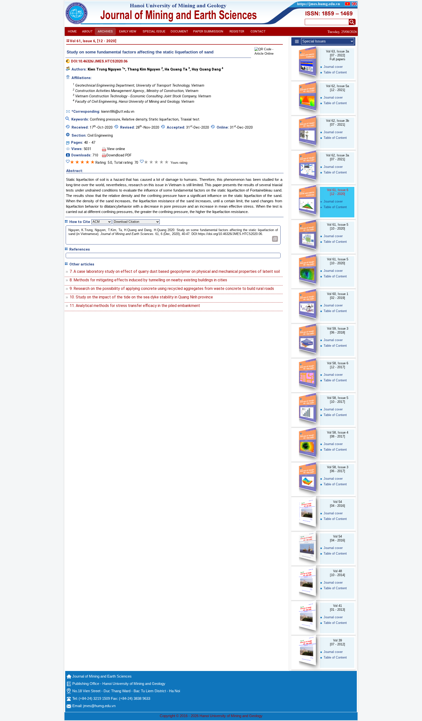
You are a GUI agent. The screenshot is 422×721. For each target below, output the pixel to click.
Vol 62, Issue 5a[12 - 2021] (337, 88)
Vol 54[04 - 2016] (337, 504)
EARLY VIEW (127, 31)
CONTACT (258, 31)
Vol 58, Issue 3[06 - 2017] (337, 469)
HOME (72, 31)
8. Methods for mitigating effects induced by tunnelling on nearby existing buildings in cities (148, 280)
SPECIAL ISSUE (154, 31)
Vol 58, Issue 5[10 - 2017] (337, 400)
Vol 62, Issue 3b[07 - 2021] (337, 122)
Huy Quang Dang (207, 69)
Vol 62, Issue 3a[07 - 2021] (337, 157)
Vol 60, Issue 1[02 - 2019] (337, 296)
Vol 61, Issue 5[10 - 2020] (337, 226)
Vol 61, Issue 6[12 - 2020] (337, 192)
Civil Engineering (100, 135)
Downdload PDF (119, 155)
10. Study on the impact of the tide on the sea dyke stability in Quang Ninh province (141, 297)
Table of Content (335, 72)
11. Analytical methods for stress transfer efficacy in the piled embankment (135, 305)
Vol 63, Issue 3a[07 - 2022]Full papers (337, 55)
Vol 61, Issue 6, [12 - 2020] (93, 41)
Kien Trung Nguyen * (106, 69)
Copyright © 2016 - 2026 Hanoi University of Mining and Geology (211, 716)
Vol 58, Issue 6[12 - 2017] (337, 365)
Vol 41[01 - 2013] (337, 607)
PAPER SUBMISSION (208, 31)
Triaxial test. (190, 119)
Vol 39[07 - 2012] (337, 642)
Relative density (134, 119)
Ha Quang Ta (177, 69)
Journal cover (333, 67)
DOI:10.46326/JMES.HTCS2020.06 (99, 61)
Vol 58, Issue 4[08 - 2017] (337, 434)
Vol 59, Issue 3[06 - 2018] (337, 330)
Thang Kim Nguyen (145, 69)
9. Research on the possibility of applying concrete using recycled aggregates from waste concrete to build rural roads (172, 288)
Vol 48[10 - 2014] (337, 573)
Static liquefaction (164, 119)
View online (116, 149)
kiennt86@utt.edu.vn (117, 111)
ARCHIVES (105, 31)
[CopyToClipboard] (275, 239)
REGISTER (237, 31)
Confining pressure (105, 119)
